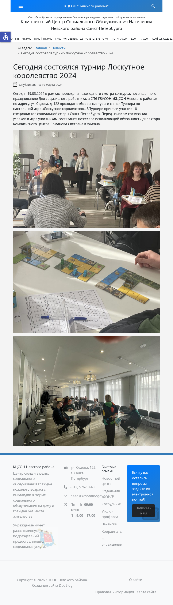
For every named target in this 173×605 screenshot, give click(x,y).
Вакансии (109, 524)
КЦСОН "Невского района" (86, 6)
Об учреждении (112, 542)
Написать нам (143, 510)
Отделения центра (111, 494)
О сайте (135, 579)
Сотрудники (111, 504)
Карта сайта (146, 592)
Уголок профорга (110, 514)
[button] (21, 6)
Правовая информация (114, 592)
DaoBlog (66, 585)
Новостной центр (111, 481)
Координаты (112, 531)
